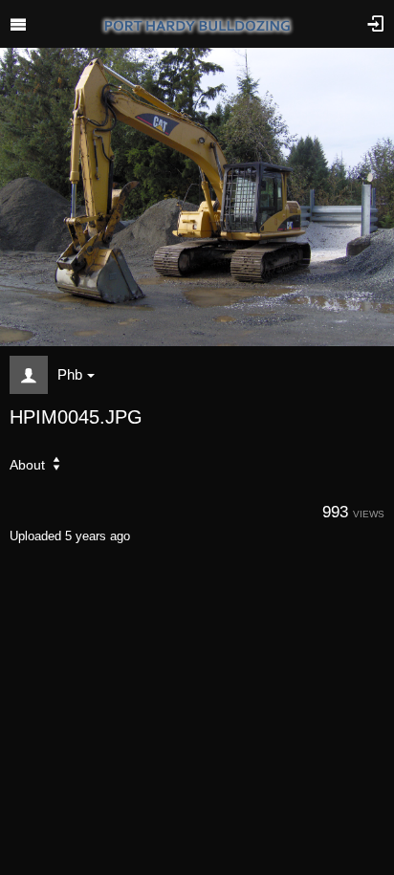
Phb (69, 374)
